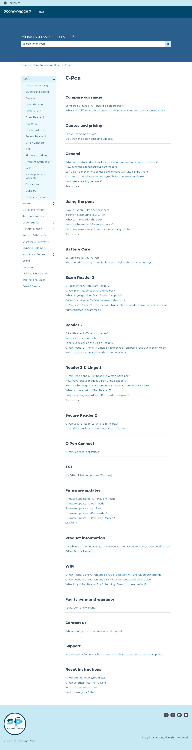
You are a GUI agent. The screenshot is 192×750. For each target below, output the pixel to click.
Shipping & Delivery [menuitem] (34, 248)
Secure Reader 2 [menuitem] (36, 136)
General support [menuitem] (32, 229)
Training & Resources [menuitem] (35, 273)
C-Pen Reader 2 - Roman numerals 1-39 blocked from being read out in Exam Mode (115, 347)
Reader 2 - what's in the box (82, 338)
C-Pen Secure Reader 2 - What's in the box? (91, 423)
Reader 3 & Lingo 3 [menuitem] (37, 130)
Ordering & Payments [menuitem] (35, 241)
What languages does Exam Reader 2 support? (93, 295)
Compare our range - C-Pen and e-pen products (94, 105)
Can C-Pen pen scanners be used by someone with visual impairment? (107, 171)
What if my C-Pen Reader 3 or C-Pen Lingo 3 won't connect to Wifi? (105, 584)
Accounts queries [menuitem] (33, 216)
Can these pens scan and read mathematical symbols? (97, 229)
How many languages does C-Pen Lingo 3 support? (96, 380)
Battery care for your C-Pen (82, 257)
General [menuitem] (30, 98)
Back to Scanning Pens (21, 741)
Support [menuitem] (31, 190)
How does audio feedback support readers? (91, 166)
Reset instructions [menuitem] (36, 197)
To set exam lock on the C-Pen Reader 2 (89, 343)
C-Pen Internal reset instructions (85, 678)
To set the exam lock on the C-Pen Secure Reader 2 (96, 428)
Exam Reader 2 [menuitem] (35, 117)
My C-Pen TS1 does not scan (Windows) (88, 475)
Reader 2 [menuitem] (31, 123)
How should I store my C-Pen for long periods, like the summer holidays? (109, 262)
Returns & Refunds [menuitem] (34, 235)
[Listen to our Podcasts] (186, 715)
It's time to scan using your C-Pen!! (85, 214)
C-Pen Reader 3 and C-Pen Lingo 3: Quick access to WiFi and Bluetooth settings (113, 574)
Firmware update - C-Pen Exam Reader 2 (90, 518)
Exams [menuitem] (26, 260)
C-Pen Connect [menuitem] (35, 142)
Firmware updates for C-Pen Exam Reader (90, 498)
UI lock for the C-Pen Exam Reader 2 (87, 285)
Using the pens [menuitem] (35, 104)
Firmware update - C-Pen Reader (85, 503)
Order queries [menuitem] (30, 222)
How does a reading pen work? (84, 181)
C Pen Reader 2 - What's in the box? (86, 333)
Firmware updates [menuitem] (37, 155)
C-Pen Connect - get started (82, 452)
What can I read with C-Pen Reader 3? (88, 390)
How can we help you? (47, 36)
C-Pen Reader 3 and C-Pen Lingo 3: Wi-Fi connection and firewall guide (108, 579)
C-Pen (68, 65)
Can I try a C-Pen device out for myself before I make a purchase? (104, 176)
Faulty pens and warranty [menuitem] (35, 176)
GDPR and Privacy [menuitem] (33, 209)
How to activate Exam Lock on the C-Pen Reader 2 (95, 352)
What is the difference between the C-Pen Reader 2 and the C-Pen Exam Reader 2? (115, 110)
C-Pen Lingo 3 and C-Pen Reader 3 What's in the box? (97, 376)
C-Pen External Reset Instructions (85, 682)
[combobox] (93, 44)
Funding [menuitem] (27, 267)
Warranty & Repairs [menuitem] (33, 254)
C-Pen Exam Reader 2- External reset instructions (95, 300)
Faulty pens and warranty (80, 607)
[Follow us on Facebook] (166, 715)
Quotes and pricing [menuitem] (37, 91)
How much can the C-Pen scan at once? (89, 224)
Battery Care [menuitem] (33, 111)
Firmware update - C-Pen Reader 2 (86, 513)
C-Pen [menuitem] (26, 79)
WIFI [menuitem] (29, 168)
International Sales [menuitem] (33, 279)
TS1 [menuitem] (28, 149)
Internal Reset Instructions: (81, 687)
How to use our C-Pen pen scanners (87, 210)
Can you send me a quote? (81, 134)
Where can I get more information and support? (94, 631)
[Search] (168, 44)
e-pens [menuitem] (26, 203)
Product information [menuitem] (38, 162)
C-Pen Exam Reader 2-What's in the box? (90, 290)
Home (40, 12)
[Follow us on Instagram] (179, 715)
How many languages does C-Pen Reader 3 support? (97, 395)
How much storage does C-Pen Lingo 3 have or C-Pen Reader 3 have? (107, 385)
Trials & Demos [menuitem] (31, 286)
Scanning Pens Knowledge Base (40, 65)
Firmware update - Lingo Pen (83, 508)
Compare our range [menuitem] (38, 85)
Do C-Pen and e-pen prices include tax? (89, 138)
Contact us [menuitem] (32, 184)
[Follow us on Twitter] (172, 715)
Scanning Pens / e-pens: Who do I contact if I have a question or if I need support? (114, 654)
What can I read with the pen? (83, 219)
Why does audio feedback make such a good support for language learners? (111, 162)
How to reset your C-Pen (80, 692)
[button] (53, 79)
